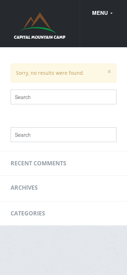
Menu (100, 13)
